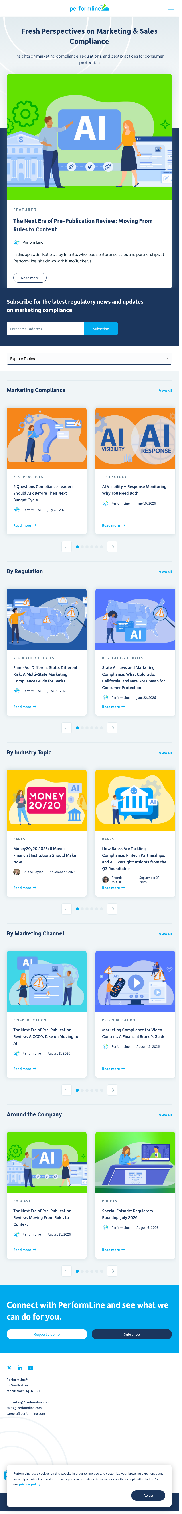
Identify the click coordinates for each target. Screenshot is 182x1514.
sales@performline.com (24, 1401)
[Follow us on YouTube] (30, 1363)
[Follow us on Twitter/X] (9, 1363)
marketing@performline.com (28, 1395)
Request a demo (47, 1327)
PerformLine (89, 8)
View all (165, 390)
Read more (30, 277)
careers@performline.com (26, 1407)
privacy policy (29, 1484)
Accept (148, 1495)
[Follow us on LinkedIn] (20, 1363)
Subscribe (101, 328)
